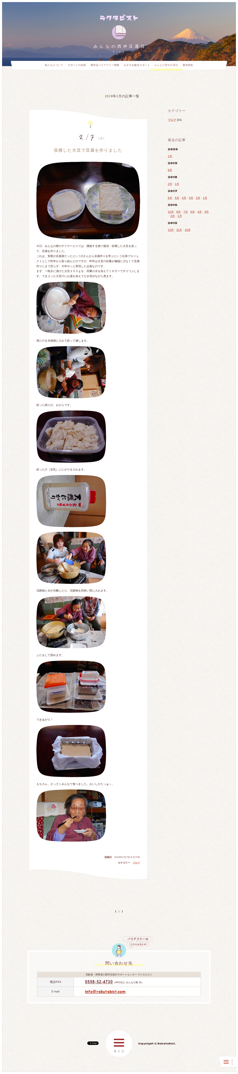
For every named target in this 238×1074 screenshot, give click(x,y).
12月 (171, 211)
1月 (170, 156)
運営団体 (188, 65)
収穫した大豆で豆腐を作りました (88, 150)
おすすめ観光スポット (137, 65)
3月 (191, 198)
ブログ (136, 862)
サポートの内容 (77, 65)
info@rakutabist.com (105, 991)
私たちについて (54, 65)
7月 (185, 211)
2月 (170, 184)
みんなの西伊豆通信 (166, 65)
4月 (184, 198)
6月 (170, 170)
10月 (188, 230)
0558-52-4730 (99, 982)
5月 (177, 198)
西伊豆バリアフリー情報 (105, 65)
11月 (179, 230)
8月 (178, 211)
